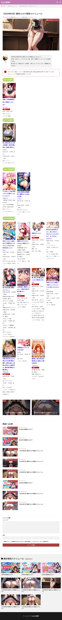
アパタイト (5, 149)
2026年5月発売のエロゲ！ (26, 429)
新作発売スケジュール (12, 6)
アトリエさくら (35, 365)
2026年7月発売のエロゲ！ (26, 440)
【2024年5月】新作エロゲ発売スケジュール (31, 493)
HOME (3, 6)
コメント (5, 520)
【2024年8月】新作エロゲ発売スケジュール (31, 450)
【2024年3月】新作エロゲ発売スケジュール (31, 461)
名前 (4, 535)
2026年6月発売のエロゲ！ (26, 482)
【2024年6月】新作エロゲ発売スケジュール (28, 6)
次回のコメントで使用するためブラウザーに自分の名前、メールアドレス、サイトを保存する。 (26, 541)
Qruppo (4, 250)
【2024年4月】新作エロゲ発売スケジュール (31, 472)
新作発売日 (25, 17)
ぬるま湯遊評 (5, 2)
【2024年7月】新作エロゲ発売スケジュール (31, 504)
